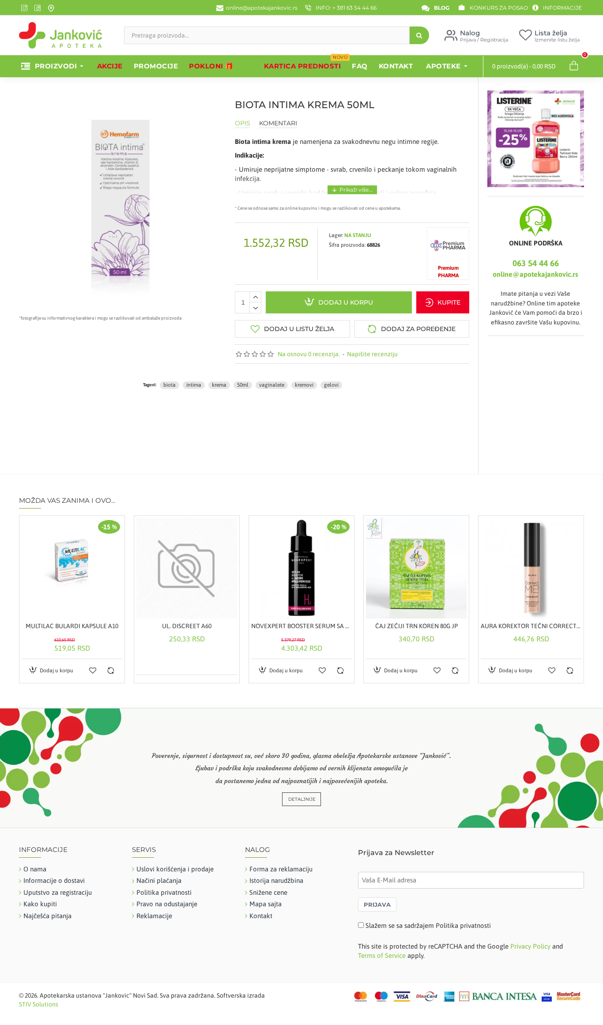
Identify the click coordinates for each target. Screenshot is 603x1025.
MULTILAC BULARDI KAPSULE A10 (72, 625)
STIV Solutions (38, 1004)
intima (193, 385)
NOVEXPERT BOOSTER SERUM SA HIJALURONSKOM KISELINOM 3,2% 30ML (301, 625)
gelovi (331, 385)
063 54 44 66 (536, 263)
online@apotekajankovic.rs (535, 274)
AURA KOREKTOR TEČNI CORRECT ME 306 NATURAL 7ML (531, 625)
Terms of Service (382, 955)
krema (219, 385)
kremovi (304, 385)
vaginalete (271, 385)
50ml (243, 385)
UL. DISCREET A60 (186, 625)
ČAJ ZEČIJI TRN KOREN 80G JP (416, 625)
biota (169, 385)
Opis (242, 123)
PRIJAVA (377, 904)
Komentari (278, 123)
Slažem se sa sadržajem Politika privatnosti (428, 925)
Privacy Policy (530, 946)
